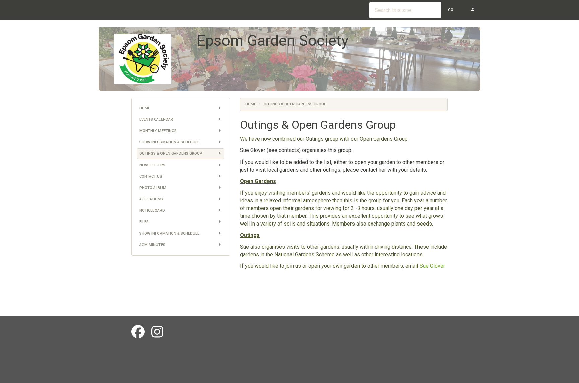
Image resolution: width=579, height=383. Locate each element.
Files (144, 222)
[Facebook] (138, 332)
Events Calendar (156, 119)
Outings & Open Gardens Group (170, 153)
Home (144, 108)
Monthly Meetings (158, 131)
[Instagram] (157, 332)
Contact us (150, 176)
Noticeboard (152, 210)
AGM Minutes (152, 245)
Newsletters (152, 165)
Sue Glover (432, 266)
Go (450, 10)
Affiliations (151, 199)
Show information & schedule (169, 142)
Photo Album (152, 188)
